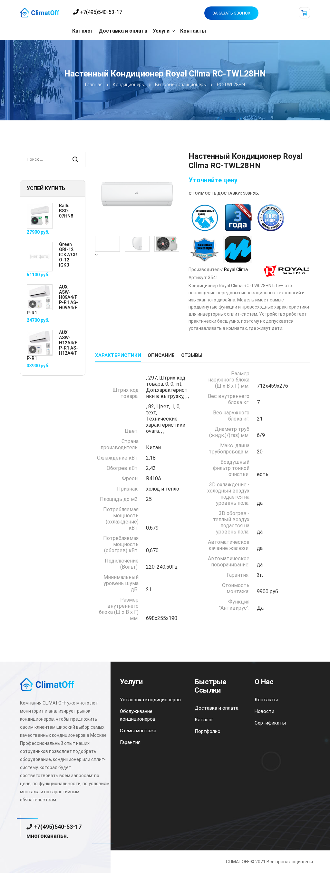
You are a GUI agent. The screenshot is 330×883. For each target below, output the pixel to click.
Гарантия (130, 742)
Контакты (193, 31)
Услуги (161, 31)
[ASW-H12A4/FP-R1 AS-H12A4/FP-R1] (39, 342)
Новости (264, 711)
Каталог (82, 31)
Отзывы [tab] (191, 355)
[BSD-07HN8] (39, 215)
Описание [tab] (161, 355)
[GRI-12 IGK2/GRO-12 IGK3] (39, 256)
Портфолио (207, 731)
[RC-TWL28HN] (137, 193)
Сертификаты (270, 723)
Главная (93, 84)
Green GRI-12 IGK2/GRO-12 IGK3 (68, 255)
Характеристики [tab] (118, 355)
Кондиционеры (129, 84)
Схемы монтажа (138, 731)
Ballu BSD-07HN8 (66, 210)
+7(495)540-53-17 (100, 12)
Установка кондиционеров (150, 700)
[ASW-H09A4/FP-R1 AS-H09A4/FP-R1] (39, 296)
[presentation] (95, 254)
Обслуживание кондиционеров (137, 715)
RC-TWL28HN (231, 84)
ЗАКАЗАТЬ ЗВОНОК (231, 13)
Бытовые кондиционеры (181, 84)
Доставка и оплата (123, 31)
